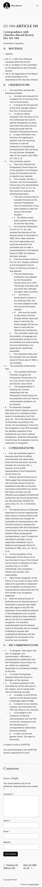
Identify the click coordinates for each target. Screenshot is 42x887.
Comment (8, 794)
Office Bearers (16, 6)
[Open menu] (37, 5)
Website (7, 842)
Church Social (34, 884)
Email (6, 831)
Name (6, 820)
